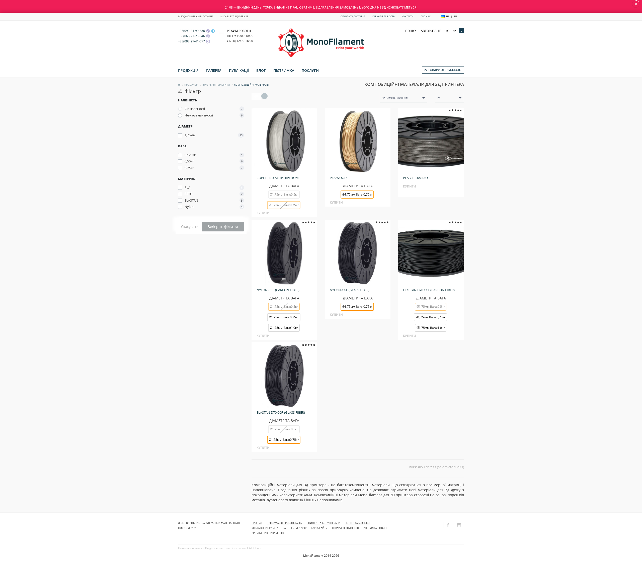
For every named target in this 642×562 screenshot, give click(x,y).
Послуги (310, 70)
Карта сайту (319, 528)
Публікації (239, 70)
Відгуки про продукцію (268, 533)
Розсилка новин (374, 528)
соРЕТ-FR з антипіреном (278, 177)
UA (447, 16)
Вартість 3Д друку (294, 528)
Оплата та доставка (353, 16)
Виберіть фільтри (223, 226)
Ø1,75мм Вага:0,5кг (284, 194)
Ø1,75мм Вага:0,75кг (284, 317)
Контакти (408, 16)
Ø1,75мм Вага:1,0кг (284, 328)
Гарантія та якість (383, 16)
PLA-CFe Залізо (415, 177)
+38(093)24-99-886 (191, 31)
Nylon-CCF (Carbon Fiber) (278, 290)
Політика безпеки (357, 523)
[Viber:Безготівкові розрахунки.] (207, 41)
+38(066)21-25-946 (191, 36)
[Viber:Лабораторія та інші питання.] (207, 36)
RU (455, 16)
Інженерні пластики (216, 84)
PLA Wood (338, 177)
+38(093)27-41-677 (191, 41)
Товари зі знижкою (345, 528)
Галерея (213, 70)
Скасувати (190, 226)
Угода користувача (265, 528)
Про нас (426, 16)
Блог (261, 70)
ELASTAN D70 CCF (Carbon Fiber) (429, 290)
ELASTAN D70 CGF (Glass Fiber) (281, 412)
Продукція (188, 70)
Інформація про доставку (284, 523)
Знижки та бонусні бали (323, 523)
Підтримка (283, 70)
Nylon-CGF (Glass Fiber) (349, 290)
